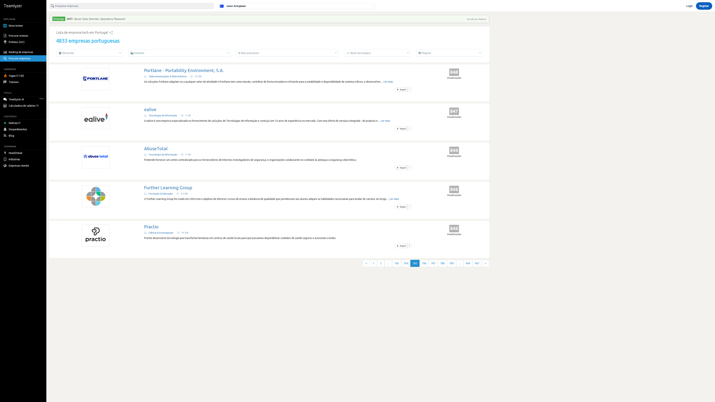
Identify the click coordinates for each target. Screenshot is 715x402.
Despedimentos (18, 129)
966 (468, 263)
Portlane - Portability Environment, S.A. (184, 70)
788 (442, 263)
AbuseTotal (156, 148)
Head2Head (15, 152)
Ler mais (388, 81)
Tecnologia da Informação (163, 115)
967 (477, 263)
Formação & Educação (161, 193)
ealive (150, 109)
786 (424, 263)
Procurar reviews (18, 35)
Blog (11, 135)
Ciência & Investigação (161, 232)
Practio (151, 226)
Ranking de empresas (21, 52)
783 (397, 263)
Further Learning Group (168, 187)
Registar (704, 5)
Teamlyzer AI (26, 99)
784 (406, 263)
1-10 (188, 115)
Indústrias (14, 159)
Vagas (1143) (16, 75)
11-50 (198, 76)
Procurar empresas (20, 58)
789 (451, 263)
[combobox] (131, 6)
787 (433, 263)
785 (415, 263)
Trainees (14, 82)
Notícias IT (15, 123)
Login (689, 5)
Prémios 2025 (17, 42)
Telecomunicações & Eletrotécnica (168, 76)
